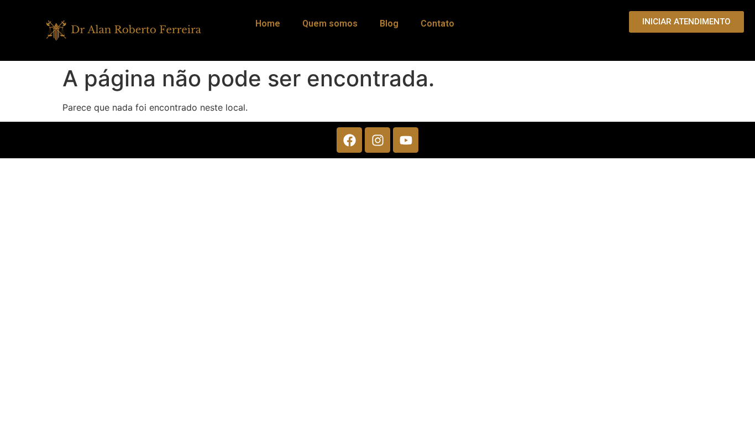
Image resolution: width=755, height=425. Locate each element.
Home (267, 23)
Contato (437, 23)
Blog (389, 23)
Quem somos (330, 23)
